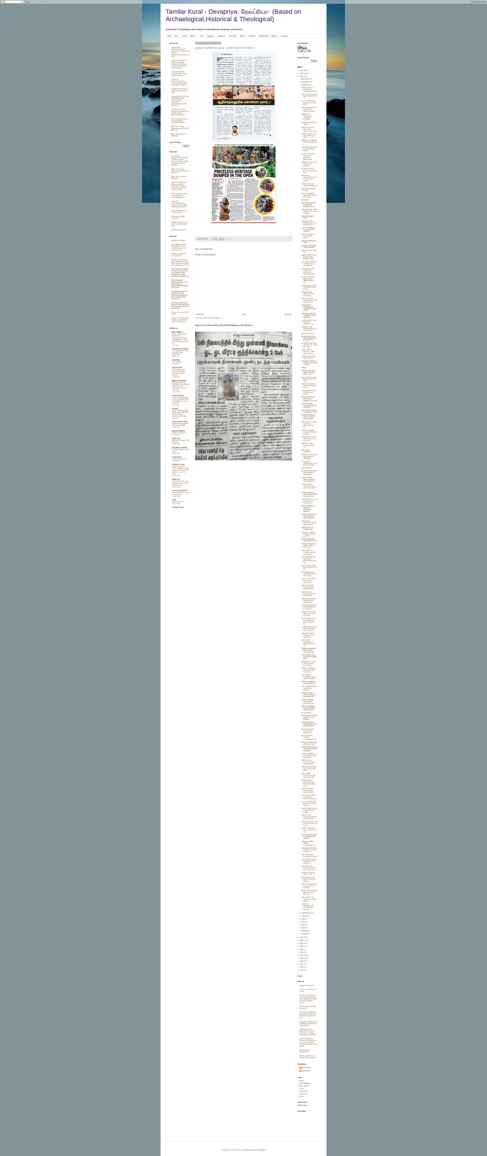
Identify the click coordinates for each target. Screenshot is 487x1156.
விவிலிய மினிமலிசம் (307, 333)
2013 (302, 967)
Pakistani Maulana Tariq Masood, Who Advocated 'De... (309, 724)
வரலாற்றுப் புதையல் (178, 507)
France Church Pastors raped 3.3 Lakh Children (309, 717)
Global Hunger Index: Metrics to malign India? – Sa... (308, 372)
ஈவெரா (201, 36)
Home (169, 36)
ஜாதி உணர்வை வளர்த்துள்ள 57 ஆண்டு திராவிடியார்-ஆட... (308, 642)
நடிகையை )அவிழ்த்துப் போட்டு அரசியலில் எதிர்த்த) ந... (308, 229)
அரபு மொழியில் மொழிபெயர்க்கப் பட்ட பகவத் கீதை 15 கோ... (309, 676)
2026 (302, 70)
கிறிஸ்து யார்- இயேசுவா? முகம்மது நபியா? (179, 254)
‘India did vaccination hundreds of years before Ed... (308, 315)
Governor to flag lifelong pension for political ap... (308, 405)
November (305, 82)
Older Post (288, 314)
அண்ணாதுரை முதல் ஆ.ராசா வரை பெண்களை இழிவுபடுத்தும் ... (307, 156)
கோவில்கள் (252, 36)
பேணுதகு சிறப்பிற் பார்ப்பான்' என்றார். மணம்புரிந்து (307, 293)
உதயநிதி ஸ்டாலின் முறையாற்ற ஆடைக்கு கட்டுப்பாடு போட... (309, 328)
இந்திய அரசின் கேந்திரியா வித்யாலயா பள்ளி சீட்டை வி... (309, 892)
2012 (302, 970)
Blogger (262, 1150)
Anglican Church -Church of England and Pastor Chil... (308, 694)
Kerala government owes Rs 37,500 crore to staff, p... (308, 417)
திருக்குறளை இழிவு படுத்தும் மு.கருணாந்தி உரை (308, 843)
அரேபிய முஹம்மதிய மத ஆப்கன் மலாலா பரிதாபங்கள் (308, 1056)
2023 (302, 937)
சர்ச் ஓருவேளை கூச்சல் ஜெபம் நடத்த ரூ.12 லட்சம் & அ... (308, 613)
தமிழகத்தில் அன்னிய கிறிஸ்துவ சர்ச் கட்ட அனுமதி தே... (308, 635)
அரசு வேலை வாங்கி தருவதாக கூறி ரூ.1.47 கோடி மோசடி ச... (309, 300)
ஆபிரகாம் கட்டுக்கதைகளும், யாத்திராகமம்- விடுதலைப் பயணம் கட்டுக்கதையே (180, 319)
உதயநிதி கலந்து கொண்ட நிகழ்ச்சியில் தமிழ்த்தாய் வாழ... (309, 322)
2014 (302, 964)
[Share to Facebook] (220, 239)
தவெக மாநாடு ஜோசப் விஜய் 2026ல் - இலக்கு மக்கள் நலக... (309, 195)
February (305, 931)
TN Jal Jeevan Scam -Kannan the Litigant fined (309, 657)
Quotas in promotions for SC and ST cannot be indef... (308, 650)
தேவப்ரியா (175, 408)
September (306, 913)
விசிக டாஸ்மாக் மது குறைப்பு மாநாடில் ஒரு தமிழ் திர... (308, 899)
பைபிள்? (184, 36)
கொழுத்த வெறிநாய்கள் (179, 432)
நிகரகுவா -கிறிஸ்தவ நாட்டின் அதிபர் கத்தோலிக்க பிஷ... (308, 701)
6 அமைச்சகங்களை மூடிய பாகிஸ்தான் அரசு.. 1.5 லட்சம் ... (309, 823)
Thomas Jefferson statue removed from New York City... (309, 494)
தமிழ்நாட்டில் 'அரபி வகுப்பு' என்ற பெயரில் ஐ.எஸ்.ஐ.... (309, 164)
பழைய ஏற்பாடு (303, 1091)
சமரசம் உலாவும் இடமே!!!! (180, 490)
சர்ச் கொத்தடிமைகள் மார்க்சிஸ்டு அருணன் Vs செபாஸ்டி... (309, 573)
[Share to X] (218, 239)
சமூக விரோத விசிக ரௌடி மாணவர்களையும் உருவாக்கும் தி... (309, 263)
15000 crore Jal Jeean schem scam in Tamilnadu (309, 456)
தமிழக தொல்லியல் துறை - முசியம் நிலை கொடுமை (309, 688)
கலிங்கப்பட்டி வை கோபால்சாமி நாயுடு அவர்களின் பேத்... (308, 762)
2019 (302, 949)
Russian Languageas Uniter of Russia (308, 246)
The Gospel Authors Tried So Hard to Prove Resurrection (180, 352)
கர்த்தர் (301, 1088)
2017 (302, 955)
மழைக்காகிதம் (176, 457)
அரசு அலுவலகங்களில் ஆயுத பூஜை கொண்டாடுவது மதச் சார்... (308, 559)
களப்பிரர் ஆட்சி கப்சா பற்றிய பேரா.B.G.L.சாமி (309, 184)
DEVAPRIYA (306, 1071)
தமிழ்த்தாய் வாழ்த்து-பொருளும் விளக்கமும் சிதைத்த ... (309, 432)
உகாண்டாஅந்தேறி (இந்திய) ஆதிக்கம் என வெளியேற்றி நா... (308, 479)
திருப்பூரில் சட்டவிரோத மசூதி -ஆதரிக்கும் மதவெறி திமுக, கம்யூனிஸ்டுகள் (308, 1023)
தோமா (177, 36)
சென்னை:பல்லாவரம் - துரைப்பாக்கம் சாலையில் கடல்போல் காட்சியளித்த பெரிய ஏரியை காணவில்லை (307, 1032)
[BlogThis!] (216, 239)
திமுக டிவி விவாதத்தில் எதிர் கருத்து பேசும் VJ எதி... (309, 567)
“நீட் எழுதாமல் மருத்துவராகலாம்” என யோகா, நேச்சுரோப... (309, 463)
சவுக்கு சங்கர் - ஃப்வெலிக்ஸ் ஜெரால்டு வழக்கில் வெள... (309, 522)
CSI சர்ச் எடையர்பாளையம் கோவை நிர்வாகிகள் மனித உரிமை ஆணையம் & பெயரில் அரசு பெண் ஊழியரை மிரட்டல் (180, 262)
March (304, 928)
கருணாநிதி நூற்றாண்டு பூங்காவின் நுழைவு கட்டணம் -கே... (308, 607)
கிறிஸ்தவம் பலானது (178, 464)
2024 (302, 76)
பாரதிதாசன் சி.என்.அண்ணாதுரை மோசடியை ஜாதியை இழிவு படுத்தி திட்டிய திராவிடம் (179, 82)
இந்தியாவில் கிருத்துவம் (179, 380)
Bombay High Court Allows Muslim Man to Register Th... (309, 338)
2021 (302, 943)
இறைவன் (274, 36)
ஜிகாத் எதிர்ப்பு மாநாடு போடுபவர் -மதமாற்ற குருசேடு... (308, 879)
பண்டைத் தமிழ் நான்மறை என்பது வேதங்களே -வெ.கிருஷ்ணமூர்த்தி (179, 120)
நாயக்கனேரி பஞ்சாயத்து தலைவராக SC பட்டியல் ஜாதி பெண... (309, 345)
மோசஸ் (301, 1096)
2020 (302, 946)
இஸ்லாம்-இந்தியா (177, 332)
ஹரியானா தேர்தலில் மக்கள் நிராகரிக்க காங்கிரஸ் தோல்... (307, 587)
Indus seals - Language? (306, 451)
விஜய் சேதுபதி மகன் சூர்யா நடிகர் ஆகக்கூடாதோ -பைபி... (309, 129)
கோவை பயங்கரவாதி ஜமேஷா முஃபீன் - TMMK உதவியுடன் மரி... (308, 279)
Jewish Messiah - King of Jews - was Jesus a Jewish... (309, 211)
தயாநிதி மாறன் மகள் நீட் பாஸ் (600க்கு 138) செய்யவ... (309, 287)
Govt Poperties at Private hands (307, 528)
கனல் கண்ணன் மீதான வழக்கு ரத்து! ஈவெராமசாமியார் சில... (309, 797)
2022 (302, 940)
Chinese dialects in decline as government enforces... (308, 508)
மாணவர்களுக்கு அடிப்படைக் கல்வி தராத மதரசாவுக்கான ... (308, 486)
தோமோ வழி (176, 479)
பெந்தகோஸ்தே (263, 36)
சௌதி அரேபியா (306, 713)
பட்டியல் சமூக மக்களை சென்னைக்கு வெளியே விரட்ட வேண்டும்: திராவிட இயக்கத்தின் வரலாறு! (180, 112)
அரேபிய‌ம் (242, 36)
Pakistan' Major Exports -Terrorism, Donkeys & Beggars (309, 748)
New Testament (304, 1083)
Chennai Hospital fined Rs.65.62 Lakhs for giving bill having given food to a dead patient (180, 305)
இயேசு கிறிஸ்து (304, 1086)
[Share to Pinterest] (223, 239)
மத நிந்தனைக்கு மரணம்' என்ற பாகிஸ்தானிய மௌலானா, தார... (309, 628)
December (305, 79)
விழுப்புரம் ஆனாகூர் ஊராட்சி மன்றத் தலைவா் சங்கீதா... (308, 790)
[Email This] (213, 239)
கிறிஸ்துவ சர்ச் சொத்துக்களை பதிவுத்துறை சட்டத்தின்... (307, 116)
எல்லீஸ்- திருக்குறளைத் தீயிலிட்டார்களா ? (308, 357)
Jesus (301, 1081)
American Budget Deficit (307, 217)
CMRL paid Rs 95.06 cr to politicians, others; (309, 411)
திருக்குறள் (210, 36)
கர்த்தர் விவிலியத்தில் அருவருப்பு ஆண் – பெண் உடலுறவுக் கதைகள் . (179, 73)
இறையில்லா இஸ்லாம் (178, 431)
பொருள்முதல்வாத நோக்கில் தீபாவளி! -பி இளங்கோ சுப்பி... (309, 222)
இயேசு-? (193, 36)
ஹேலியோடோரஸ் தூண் (178, 230)
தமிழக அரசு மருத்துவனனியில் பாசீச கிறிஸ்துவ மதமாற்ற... (307, 906)
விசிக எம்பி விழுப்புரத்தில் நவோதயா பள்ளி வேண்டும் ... (309, 885)
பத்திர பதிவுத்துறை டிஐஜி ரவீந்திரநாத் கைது (309, 743)
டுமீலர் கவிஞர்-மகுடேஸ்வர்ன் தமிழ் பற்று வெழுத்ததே (308, 775)
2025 (302, 73)
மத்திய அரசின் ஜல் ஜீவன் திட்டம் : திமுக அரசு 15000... (309, 768)
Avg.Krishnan (306, 1067)
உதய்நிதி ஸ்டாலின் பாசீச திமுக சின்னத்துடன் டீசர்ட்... (308, 135)
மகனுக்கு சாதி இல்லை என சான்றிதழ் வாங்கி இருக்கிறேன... (309, 755)
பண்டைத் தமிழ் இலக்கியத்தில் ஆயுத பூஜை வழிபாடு (308, 593)
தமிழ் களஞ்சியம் (177, 367)
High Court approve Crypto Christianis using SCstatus (308, 708)
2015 (302, 961)
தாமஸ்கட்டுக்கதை (178, 395)
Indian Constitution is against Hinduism (308, 682)
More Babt (304, 200)
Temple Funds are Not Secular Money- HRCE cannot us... (309, 516)
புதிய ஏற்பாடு (303, 1094)
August (304, 916)
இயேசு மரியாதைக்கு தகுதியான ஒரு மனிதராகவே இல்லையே (180, 128)
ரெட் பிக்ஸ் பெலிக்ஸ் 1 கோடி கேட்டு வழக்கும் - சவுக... (309, 170)
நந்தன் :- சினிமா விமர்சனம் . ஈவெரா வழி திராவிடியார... (308, 351)
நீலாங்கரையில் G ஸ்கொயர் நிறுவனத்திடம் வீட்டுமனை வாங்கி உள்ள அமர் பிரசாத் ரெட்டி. (307, 1014)
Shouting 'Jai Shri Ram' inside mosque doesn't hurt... (309, 472)
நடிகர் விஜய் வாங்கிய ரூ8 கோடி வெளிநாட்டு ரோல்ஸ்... (309, 149)
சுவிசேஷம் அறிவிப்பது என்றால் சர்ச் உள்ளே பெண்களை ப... (308, 670)
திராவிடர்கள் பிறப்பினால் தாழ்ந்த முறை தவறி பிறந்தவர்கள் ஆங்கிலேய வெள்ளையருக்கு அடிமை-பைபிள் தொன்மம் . (179, 64)
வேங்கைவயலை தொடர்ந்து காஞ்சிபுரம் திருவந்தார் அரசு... (309, 816)
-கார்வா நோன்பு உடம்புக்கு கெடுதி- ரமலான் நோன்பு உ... (309, 392)
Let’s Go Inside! (177, 362)
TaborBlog (175, 360)
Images (303, 367)
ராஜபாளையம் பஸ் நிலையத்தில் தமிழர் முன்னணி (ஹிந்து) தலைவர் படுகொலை (223, 325)
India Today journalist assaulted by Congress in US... (308, 204)
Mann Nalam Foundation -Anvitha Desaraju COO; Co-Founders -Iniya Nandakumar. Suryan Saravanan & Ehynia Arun (180, 272)
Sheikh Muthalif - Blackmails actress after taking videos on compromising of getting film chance (179, 283)
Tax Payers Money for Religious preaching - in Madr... (309, 363)
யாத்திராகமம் (221, 36)
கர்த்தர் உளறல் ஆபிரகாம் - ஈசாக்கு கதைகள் (179, 211)
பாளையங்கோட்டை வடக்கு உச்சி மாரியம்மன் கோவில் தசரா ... (309, 501)
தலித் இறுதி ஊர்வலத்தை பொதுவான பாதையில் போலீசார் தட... (309, 849)
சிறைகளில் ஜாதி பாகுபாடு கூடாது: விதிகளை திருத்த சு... (309, 810)
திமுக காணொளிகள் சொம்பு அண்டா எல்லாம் (307, 236)
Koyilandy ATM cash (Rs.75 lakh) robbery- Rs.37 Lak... (309, 399)
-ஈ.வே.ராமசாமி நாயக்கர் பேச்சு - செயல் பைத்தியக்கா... (308, 580)
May (303, 925)
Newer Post (200, 314)
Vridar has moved (177, 501)
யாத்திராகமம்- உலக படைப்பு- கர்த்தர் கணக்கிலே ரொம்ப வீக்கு (180, 90)
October (304, 85)
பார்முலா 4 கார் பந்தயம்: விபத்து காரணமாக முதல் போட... (308, 534)
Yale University (306, 468)
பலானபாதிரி (232, 36)
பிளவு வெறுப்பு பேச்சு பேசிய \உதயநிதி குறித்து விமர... (307, 730)
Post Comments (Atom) (212, 318)
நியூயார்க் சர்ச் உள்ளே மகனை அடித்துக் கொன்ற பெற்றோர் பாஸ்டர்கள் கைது (180, 483)
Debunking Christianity (180, 349)
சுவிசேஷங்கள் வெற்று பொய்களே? (178, 217)
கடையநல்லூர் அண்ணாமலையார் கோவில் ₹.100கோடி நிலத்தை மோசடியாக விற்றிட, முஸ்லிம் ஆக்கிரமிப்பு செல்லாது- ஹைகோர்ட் (180, 160)
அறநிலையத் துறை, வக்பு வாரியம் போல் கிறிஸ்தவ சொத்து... (309, 109)
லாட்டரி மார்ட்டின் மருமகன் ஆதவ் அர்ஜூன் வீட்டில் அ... (309, 96)
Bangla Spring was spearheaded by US (309, 539)
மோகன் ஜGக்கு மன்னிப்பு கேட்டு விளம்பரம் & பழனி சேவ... (309, 861)
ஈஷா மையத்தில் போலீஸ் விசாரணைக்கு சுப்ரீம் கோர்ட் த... (308, 803)
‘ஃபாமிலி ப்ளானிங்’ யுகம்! (179, 459)
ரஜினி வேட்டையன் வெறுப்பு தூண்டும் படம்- (308, 445)
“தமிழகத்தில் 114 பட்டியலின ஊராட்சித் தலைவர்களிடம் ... (308, 552)
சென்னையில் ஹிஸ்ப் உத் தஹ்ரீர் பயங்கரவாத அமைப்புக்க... (308, 545)
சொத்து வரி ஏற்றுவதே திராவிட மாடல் (308, 873)
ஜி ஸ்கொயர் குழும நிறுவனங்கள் (305, 1051)
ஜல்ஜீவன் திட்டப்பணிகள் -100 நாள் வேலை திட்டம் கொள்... (308, 663)
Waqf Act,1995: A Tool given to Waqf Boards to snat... (308, 257)
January (305, 934)
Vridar (174, 500)
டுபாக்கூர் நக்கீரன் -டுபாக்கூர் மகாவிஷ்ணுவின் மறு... (309, 737)
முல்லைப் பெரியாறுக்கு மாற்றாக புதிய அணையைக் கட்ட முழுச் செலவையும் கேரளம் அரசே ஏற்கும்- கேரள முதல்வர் (308, 1042)
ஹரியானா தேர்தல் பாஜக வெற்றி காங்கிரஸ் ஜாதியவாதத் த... (308, 600)
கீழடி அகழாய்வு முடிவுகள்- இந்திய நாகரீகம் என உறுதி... (309, 379)
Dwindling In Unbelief (179, 447)
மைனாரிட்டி (284, 36)
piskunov (247, 1150)
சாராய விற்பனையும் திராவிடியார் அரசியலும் (309, 855)
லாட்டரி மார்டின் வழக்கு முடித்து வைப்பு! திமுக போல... (309, 102)
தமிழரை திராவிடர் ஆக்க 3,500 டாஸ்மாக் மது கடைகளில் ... (308, 438)
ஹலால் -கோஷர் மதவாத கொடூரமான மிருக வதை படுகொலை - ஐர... (308, 621)
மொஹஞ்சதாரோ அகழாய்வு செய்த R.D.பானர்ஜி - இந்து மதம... (308, 782)
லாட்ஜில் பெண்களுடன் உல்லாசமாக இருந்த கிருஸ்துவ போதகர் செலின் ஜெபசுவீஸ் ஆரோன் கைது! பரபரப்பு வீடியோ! (180, 469)
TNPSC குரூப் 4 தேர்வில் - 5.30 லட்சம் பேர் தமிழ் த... (309, 142)
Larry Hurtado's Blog (179, 421)
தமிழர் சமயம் (176, 438)
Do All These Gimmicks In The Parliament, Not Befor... (309, 836)
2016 (302, 958)
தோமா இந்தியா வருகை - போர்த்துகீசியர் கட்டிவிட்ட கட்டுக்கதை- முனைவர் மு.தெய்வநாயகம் (179, 247)
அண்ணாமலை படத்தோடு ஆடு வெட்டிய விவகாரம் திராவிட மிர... (309, 424)
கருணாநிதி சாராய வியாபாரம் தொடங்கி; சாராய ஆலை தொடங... (309, 867)
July (303, 919)
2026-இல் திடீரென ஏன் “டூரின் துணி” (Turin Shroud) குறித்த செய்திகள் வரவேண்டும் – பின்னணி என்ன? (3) (180, 386)
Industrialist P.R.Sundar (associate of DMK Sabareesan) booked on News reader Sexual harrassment (179, 295)
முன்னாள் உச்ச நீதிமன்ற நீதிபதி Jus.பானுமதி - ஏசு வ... (309, 385)
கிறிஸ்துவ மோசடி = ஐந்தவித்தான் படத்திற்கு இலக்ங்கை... (309, 89)
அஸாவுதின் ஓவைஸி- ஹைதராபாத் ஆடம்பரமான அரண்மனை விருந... (308, 271)
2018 (302, 952)
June (303, 922)
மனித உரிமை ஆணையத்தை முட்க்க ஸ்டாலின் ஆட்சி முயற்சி (309, 178)
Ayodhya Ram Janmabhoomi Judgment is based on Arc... (308, 307)
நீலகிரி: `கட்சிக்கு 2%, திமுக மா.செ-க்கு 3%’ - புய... (309, 830)
